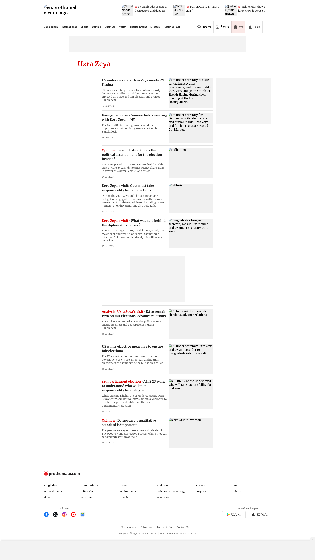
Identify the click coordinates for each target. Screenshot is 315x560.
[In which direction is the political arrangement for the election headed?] (191, 163)
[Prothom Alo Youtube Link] (74, 515)
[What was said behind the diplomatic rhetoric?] (191, 233)
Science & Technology (171, 491)
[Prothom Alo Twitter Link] (56, 515)
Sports (84, 26)
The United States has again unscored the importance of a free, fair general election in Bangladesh (130, 128)
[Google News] (82, 515)
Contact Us (183, 527)
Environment (127, 491)
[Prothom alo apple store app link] (260, 515)
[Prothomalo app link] (234, 515)
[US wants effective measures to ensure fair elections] (191, 359)
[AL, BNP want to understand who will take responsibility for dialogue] (191, 394)
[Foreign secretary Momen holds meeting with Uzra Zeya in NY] (191, 128)
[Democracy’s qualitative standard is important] (191, 433)
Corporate (202, 491)
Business (110, 26)
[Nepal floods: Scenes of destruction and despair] (127, 10)
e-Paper (86, 497)
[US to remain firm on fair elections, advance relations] (191, 324)
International (69, 26)
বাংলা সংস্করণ (164, 497)
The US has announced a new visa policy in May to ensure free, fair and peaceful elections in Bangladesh (133, 325)
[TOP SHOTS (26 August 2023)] (179, 10)
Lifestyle (155, 26)
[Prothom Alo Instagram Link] (65, 515)
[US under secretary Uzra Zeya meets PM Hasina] (191, 93)
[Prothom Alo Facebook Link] (47, 515)
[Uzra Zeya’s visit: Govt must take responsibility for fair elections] (191, 198)
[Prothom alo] (61, 11)
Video (47, 497)
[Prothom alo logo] (61, 475)
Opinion (96, 26)
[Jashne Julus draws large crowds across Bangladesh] (231, 10)
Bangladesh (51, 26)
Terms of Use (164, 527)
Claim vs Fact (172, 26)
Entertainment (138, 26)
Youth (122, 26)
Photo (237, 491)
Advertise (146, 527)
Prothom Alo (128, 527)
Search (123, 497)
